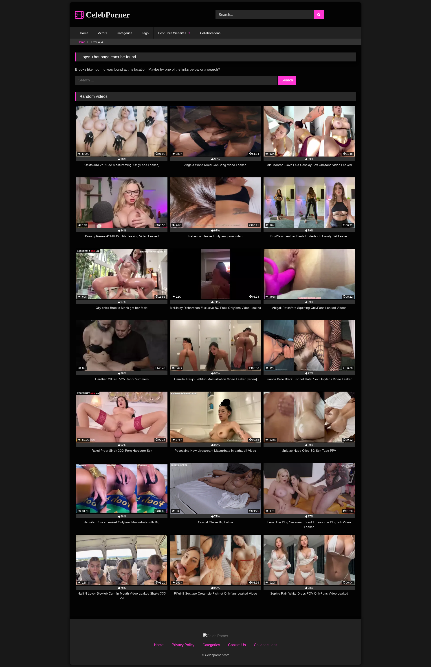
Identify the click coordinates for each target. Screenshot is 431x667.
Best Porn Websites (172, 33)
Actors (102, 33)
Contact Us (237, 645)
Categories (124, 33)
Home (84, 33)
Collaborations (210, 33)
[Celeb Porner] (215, 636)
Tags (145, 33)
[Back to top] (417, 653)
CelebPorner (107, 14)
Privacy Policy (183, 645)
